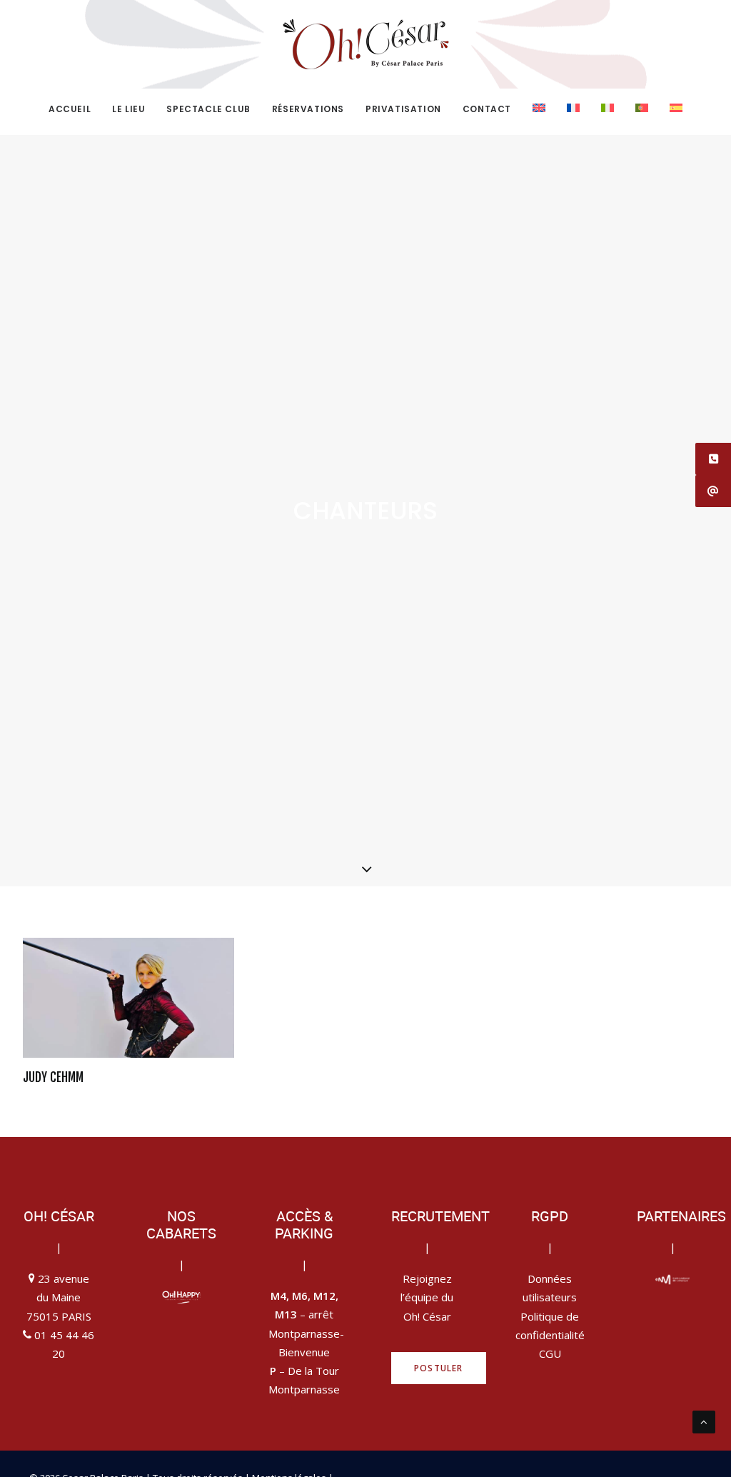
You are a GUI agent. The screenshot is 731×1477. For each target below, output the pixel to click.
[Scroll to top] (703, 1420)
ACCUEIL (70, 109)
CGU (550, 1353)
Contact (487, 109)
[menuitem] (74, 109)
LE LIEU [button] (128, 109)
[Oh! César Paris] (365, 44)
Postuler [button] (438, 1368)
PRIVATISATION (403, 109)
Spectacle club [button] (208, 109)
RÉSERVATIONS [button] (308, 109)
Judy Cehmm (53, 1077)
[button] (128, 998)
